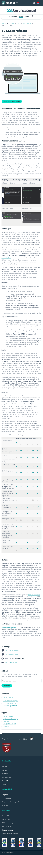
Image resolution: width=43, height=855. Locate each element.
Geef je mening (7, 826)
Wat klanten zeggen (8, 823)
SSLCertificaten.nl (7, 798)
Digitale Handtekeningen (10, 719)
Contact (27, 16)
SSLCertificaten (13, 16)
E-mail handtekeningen (10, 701)
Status (4, 784)
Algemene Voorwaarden (10, 833)
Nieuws (4, 766)
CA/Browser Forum (34, 595)
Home (4, 23)
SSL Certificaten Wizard (12, 654)
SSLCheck (6, 721)
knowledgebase (6, 258)
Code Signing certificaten (10, 706)
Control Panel (6, 777)
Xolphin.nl (5, 795)
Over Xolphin (6, 816)
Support (21, 16)
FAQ (19, 23)
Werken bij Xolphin (8, 819)
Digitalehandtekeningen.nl (10, 802)
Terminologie (27, 23)
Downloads (6, 726)
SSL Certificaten (8, 697)
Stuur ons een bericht (11, 662)
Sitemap (5, 774)
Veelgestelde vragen (9, 724)
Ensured (5, 805)
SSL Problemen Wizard (12, 650)
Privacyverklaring (7, 830)
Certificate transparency (9, 628)
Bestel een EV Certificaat (12, 101)
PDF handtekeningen (9, 703)
